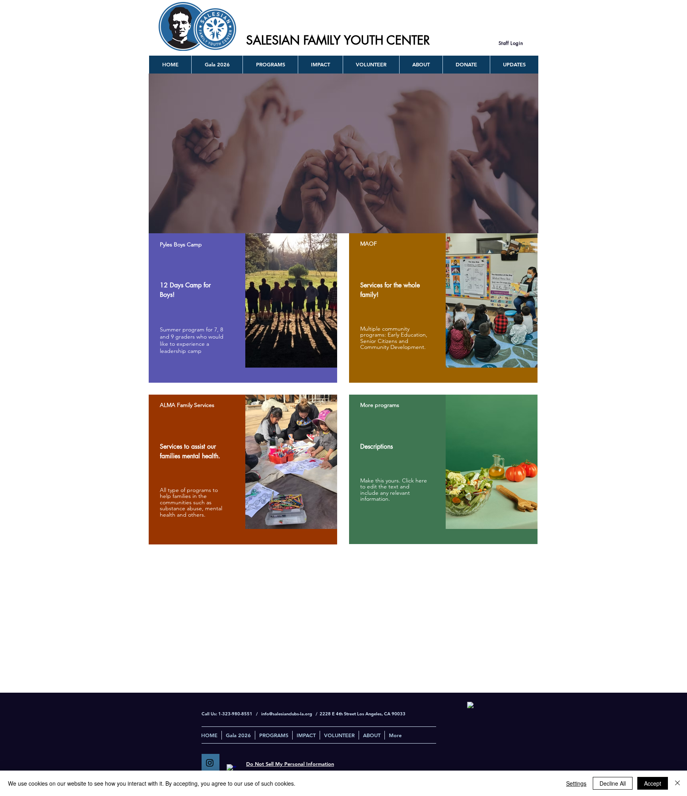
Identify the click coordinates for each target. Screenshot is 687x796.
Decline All (613, 783)
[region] (243, 308)
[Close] (677, 783)
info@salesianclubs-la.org (286, 714)
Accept (652, 783)
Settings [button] (576, 783)
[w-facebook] (232, 769)
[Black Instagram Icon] (210, 763)
